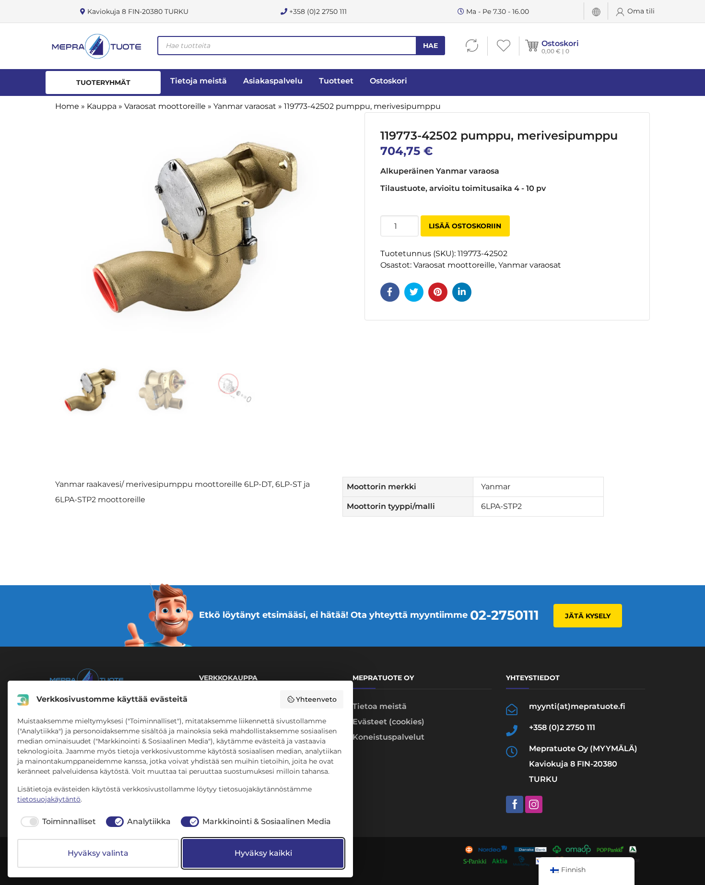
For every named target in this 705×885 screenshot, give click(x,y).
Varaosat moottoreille (165, 106)
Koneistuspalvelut (388, 737)
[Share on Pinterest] (437, 292)
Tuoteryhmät (103, 82)
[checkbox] (56, 821)
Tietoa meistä (379, 706)
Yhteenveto (316, 699)
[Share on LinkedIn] (461, 292)
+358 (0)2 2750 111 (317, 11)
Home (67, 106)
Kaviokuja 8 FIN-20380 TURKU (136, 11)
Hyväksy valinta (98, 853)
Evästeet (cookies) (388, 721)
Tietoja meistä (198, 80)
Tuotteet (336, 80)
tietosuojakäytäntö (49, 799)
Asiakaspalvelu (273, 80)
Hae (430, 45)
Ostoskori (560, 43)
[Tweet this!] (413, 292)
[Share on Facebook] (390, 292)
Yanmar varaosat (244, 106)
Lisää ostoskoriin (465, 226)
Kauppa (102, 106)
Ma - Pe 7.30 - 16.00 (496, 11)
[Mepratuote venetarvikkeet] (96, 46)
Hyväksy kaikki (263, 853)
